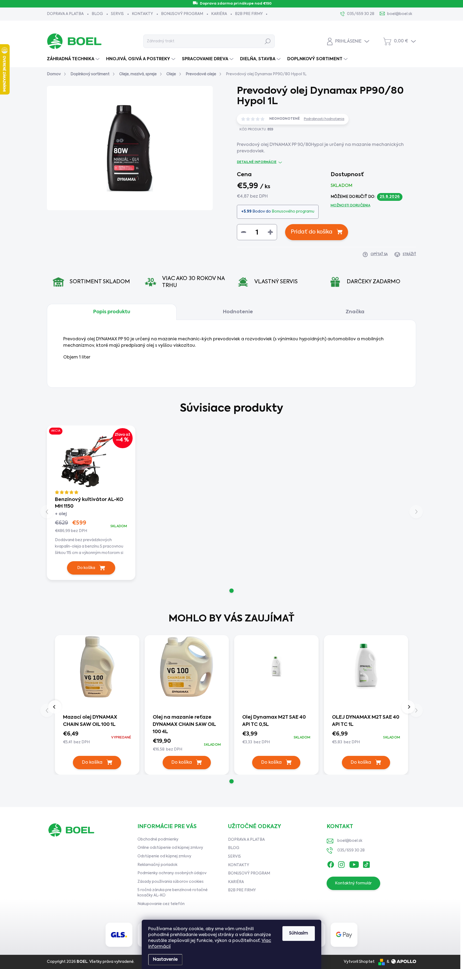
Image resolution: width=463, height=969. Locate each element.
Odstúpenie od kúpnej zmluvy (164, 856)
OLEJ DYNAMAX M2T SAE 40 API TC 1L (365, 721)
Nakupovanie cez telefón (161, 904)
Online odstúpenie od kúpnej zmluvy (170, 848)
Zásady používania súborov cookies (170, 882)
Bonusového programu (293, 211)
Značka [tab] (355, 312)
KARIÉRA (219, 14)
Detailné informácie (257, 162)
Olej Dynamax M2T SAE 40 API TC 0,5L (274, 721)
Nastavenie (165, 959)
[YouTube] (354, 863)
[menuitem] (74, 59)
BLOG (97, 14)
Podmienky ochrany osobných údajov (172, 873)
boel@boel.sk (349, 841)
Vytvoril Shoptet (359, 962)
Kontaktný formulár (353, 883)
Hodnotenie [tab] (238, 312)
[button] (231, 590)
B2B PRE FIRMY (249, 14)
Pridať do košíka (312, 232)
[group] (97, 703)
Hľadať (267, 41)
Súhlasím (298, 933)
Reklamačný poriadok (157, 865)
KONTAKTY (142, 14)
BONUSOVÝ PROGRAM (182, 14)
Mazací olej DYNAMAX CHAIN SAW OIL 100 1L (90, 721)
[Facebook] (331, 863)
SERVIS (117, 14)
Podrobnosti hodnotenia (324, 119)
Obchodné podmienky (157, 839)
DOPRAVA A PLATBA (65, 14)
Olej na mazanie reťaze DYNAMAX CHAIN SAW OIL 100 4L (184, 724)
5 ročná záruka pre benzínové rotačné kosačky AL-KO (172, 892)
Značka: (387, 145)
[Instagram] (341, 863)
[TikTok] (366, 863)
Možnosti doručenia (350, 205)
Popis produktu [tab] (111, 312)
